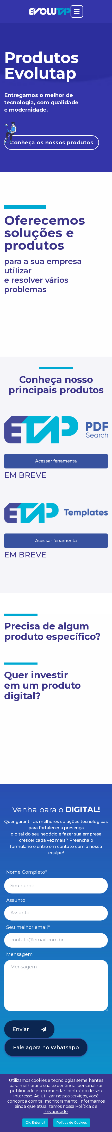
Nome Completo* (26, 872)
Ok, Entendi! (35, 1122)
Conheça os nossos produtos (51, 142)
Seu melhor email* (28, 927)
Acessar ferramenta (56, 461)
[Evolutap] (50, 11)
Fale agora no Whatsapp (46, 1047)
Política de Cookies (72, 1122)
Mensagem (19, 954)
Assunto (15, 900)
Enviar (21, 1029)
